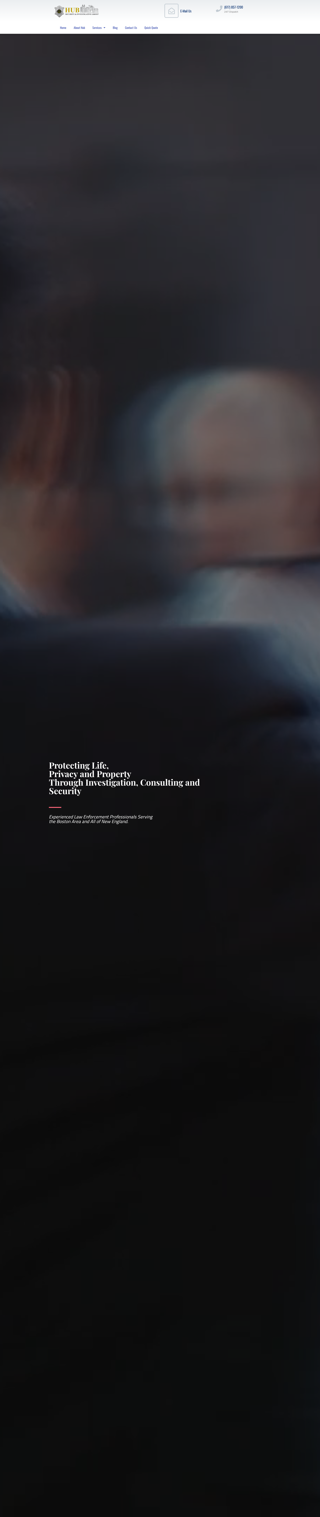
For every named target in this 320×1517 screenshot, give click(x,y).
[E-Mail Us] (171, 11)
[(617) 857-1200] (219, 8)
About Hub (79, 27)
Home (63, 27)
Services (97, 27)
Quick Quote (151, 27)
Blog (115, 27)
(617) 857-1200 (233, 7)
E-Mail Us (185, 11)
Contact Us (131, 27)
